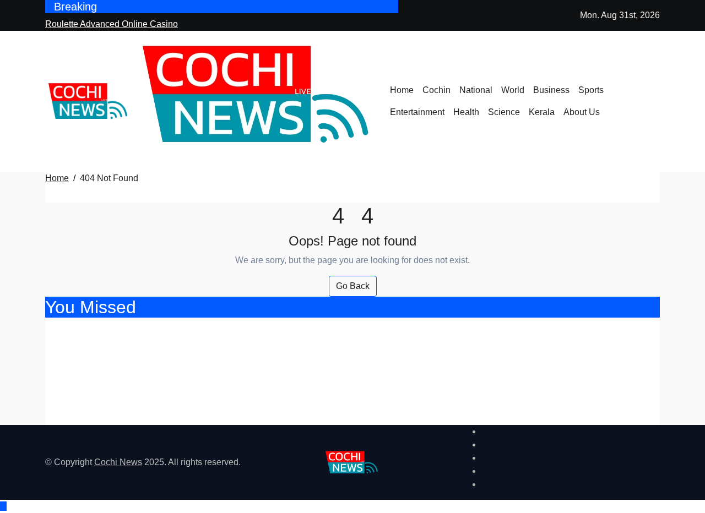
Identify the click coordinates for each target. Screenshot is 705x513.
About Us (581, 112)
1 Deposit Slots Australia (116, 416)
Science (504, 112)
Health (466, 112)
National (475, 90)
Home (402, 90)
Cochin (436, 90)
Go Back (353, 286)
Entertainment (417, 112)
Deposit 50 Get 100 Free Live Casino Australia (179, 387)
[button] (656, 108)
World (512, 90)
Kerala (542, 112)
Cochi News (118, 462)
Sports (591, 90)
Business (551, 90)
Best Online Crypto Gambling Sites (146, 358)
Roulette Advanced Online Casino (142, 329)
